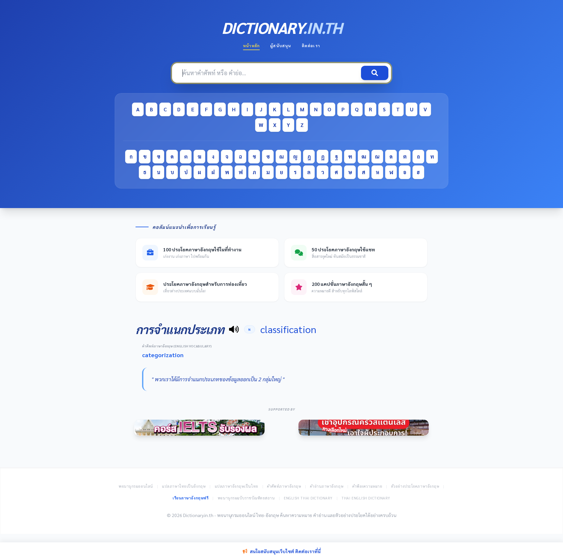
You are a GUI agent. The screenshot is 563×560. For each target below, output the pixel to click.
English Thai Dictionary (308, 498)
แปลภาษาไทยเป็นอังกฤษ (184, 486)
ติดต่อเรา (311, 45)
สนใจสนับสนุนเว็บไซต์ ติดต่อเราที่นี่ (285, 551)
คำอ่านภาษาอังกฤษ (326, 486)
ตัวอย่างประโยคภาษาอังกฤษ (415, 486)
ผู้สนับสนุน (280, 45)
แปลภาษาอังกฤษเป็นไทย (236, 486)
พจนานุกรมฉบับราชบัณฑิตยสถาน (246, 498)
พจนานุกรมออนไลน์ (136, 486)
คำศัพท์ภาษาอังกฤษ (284, 486)
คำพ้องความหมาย (368, 486)
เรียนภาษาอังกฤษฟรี (191, 498)
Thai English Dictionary (365, 498)
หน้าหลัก (251, 45)
